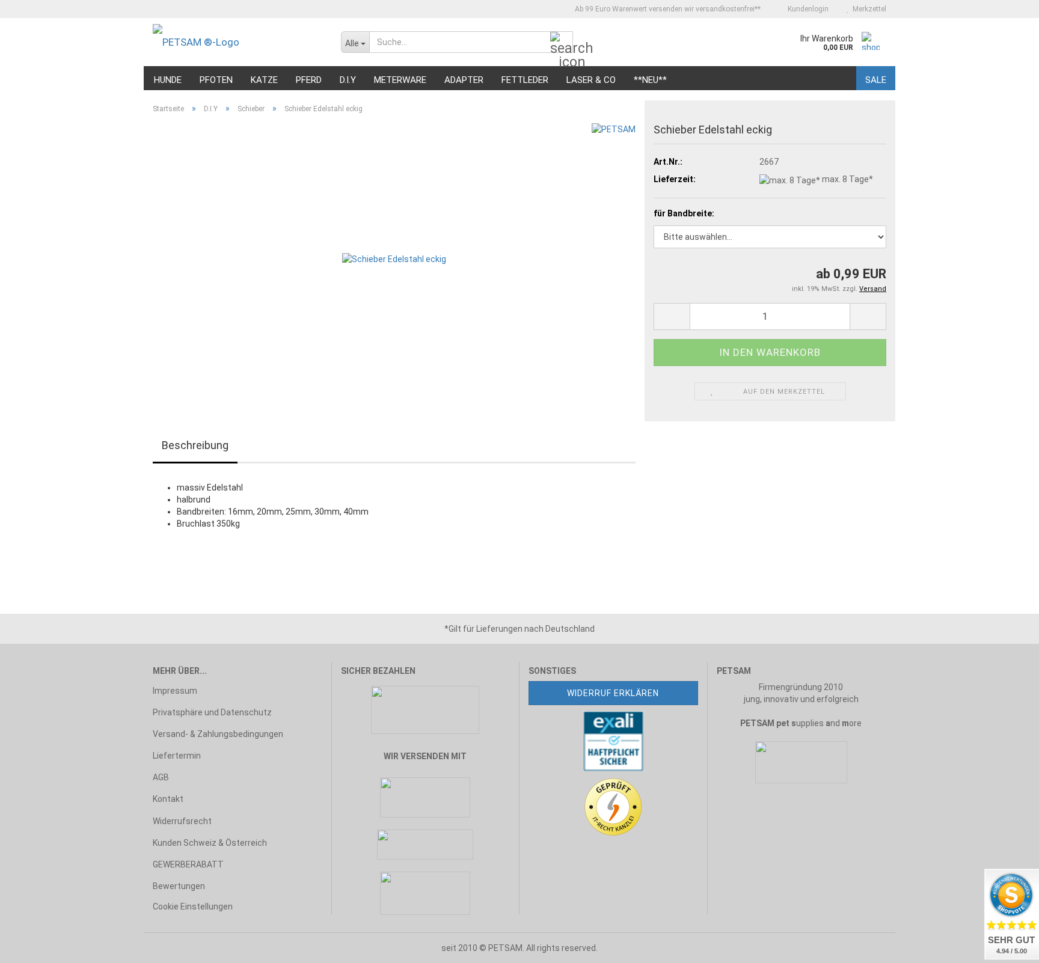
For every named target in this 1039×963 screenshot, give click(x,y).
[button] (672, 316)
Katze (264, 80)
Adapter (463, 80)
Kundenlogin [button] (806, 9)
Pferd (309, 80)
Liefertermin (177, 755)
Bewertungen (179, 886)
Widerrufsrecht (182, 821)
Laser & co (591, 80)
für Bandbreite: (684, 213)
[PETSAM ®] (238, 42)
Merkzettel (867, 9)
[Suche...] (561, 43)
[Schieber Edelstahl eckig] (394, 258)
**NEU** (650, 80)
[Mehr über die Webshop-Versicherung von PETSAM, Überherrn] (613, 740)
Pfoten (216, 80)
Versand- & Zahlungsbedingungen (218, 734)
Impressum (175, 691)
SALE (875, 80)
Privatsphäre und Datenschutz (212, 712)
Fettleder (524, 80)
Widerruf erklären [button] (613, 693)
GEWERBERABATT (188, 864)
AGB (161, 777)
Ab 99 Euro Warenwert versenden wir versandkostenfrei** (667, 9)
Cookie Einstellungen (193, 906)
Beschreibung (195, 445)
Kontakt (168, 799)
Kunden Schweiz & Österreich (210, 843)
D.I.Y (348, 80)
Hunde (168, 80)
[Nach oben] (33, 945)
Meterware (400, 80)
